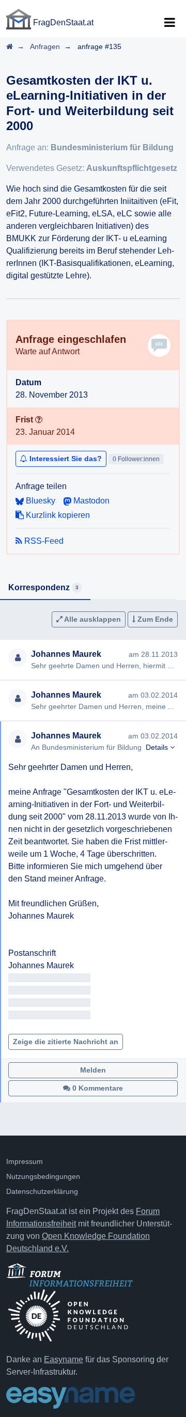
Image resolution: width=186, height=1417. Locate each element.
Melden (93, 1070)
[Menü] (169, 23)
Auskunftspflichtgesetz (131, 168)
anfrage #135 (99, 46)
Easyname (63, 1359)
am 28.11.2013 (153, 654)
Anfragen (45, 46)
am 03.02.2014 (153, 695)
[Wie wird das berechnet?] (38, 419)
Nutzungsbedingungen (43, 1176)
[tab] (45, 588)
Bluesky (39, 500)
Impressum (24, 1161)
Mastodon (90, 500)
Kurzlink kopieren (57, 515)
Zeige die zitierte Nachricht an (65, 1041)
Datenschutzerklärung (42, 1191)
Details (158, 747)
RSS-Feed (43, 541)
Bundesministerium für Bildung (112, 147)
